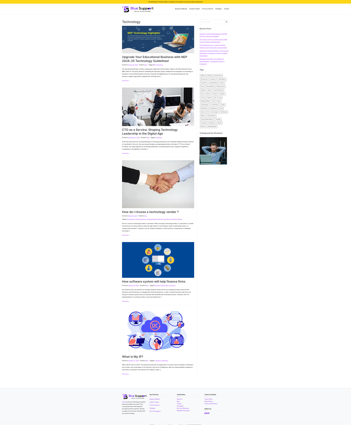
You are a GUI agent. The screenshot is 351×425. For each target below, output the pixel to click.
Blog (146, 65)
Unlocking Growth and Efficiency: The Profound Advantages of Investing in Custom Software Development (214, 53)
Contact (226, 9)
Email (202, 86)
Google (209, 90)
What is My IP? (132, 356)
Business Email (218, 75)
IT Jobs (202, 97)
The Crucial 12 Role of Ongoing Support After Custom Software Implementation (213, 41)
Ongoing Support (204, 104)
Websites (203, 126)
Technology (159, 65)
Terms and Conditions (210, 403)
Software (203, 115)
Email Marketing (210, 86)
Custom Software (221, 79)
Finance (162, 285)
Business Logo (204, 79)
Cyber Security (204, 82)
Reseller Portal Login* (183, 410)
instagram (222, 93)
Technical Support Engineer (155, 219)
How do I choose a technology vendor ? (150, 212)
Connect (124, 402)
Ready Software (213, 108)
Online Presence (214, 104)
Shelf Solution (224, 112)
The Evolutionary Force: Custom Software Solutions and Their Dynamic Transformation (213, 46)
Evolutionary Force (220, 86)
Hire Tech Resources (183, 408)
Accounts (157, 285)
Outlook (222, 104)
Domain (222, 82)
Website (219, 122)
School (221, 108)
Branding (210, 75)
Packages (218, 9)
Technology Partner (176, 219)
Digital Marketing (214, 82)
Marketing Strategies (205, 101)
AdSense (203, 75)
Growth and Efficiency (218, 90)
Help (167, 285)
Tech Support (131, 219)
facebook (203, 90)
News (219, 101)
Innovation (214, 93)
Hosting (208, 93)
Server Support (215, 112)
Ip (154, 360)
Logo (220, 97)
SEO (208, 112)
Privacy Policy (208, 399)
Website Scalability (212, 126)
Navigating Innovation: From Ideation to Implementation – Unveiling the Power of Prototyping (212, 61)
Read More (125, 81)
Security (158, 360)
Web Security (212, 122)
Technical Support (140, 219)
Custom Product (194, 9)
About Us (179, 399)
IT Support (209, 97)
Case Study (212, 79)
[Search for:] (214, 21)
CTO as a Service (207, 9)
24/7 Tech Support (155, 411)
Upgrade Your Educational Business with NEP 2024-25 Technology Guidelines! (213, 35)
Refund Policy (208, 401)
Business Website (181, 9)
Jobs (215, 97)
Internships (180, 406)
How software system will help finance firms (153, 281)
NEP (154, 65)
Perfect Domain (204, 108)
